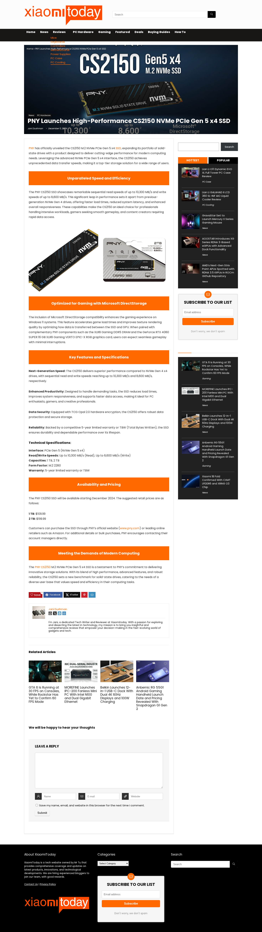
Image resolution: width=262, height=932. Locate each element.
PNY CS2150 (43, 567)
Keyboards (58, 42)
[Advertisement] (131, 86)
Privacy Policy (48, 884)
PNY (31, 148)
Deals (139, 32)
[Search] (212, 14)
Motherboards (60, 50)
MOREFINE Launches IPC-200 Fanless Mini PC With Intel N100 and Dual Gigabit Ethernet (81, 694)
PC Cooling (58, 62)
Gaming (104, 32)
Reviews (59, 32)
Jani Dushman (35, 128)
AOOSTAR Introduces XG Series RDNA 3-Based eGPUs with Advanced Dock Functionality (218, 244)
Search (182, 140)
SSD (118, 148)
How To (180, 32)
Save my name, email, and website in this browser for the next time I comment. (92, 805)
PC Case (56, 58)
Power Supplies (61, 54)
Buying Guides (159, 32)
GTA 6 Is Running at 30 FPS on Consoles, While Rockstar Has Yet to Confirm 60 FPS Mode (44, 694)
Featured (122, 32)
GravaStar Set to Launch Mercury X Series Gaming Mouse (217, 219)
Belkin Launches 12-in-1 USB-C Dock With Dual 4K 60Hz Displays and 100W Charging (116, 694)
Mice (54, 38)
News (44, 32)
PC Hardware (83, 32)
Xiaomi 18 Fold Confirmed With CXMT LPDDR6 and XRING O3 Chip (216, 482)
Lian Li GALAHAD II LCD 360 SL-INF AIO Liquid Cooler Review (216, 195)
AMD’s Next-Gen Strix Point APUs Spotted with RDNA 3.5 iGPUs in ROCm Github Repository (218, 270)
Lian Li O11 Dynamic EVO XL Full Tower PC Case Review (217, 172)
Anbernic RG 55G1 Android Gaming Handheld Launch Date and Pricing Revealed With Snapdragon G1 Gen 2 (151, 698)
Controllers (58, 46)
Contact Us (31, 884)
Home (30, 32)
